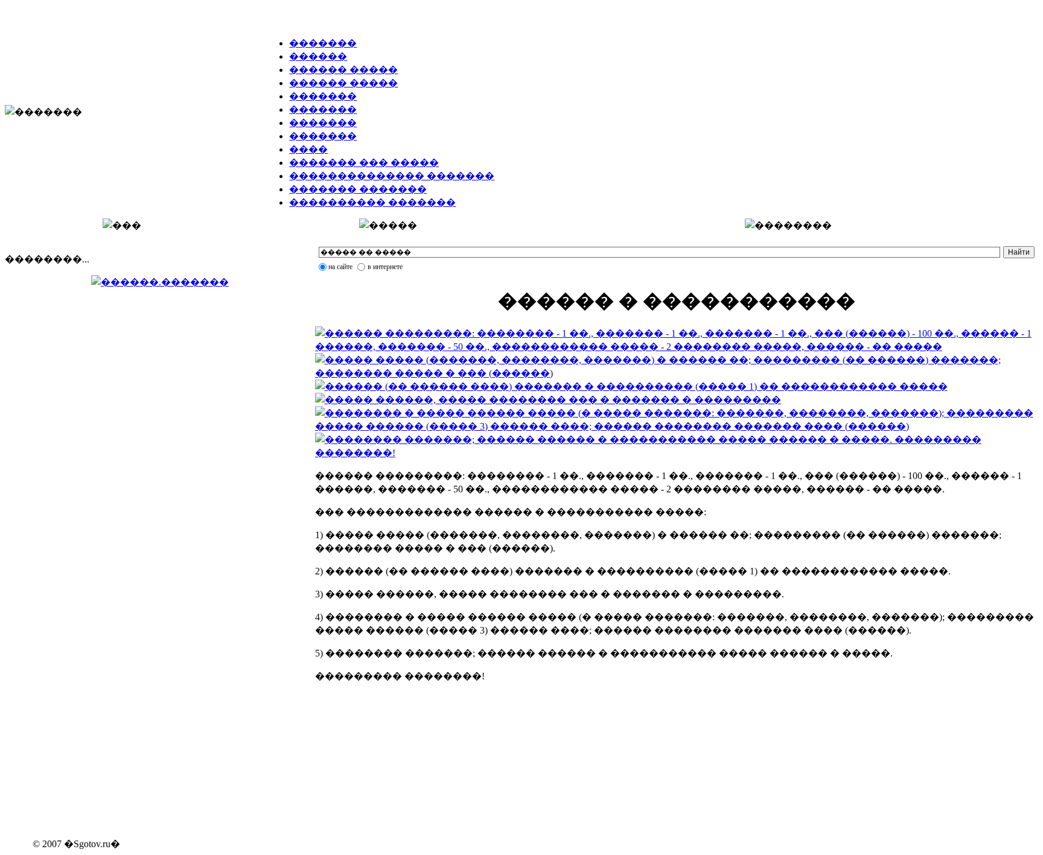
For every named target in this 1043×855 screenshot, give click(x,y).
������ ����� (343, 70)
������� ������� (358, 189)
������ (318, 56)
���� (308, 149)
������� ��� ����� (364, 162)
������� (323, 43)
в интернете (385, 266)
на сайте (340, 266)
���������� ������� (372, 202)
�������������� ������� (391, 176)
